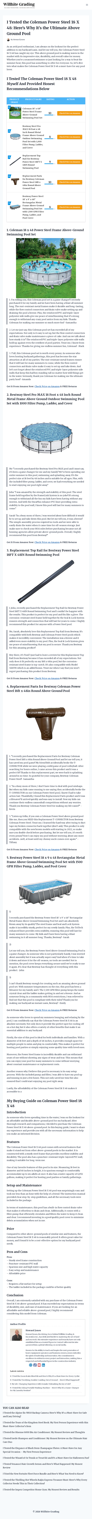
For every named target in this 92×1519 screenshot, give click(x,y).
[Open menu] (87, 5)
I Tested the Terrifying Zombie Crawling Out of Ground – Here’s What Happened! (45, 1380)
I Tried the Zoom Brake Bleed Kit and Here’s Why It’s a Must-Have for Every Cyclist (45, 1376)
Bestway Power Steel (25, 858)
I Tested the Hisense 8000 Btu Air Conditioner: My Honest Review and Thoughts (44, 1432)
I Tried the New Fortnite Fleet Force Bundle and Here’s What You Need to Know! (43, 1473)
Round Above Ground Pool (50, 691)
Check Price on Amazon (69, 113)
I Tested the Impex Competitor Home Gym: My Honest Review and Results (41, 1489)
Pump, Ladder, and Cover (54, 403)
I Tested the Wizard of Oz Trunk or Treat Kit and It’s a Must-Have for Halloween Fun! (46, 1458)
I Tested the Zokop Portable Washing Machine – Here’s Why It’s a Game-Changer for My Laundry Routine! (44, 1389)
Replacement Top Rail (26, 550)
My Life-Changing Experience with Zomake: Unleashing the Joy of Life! (41, 1384)
